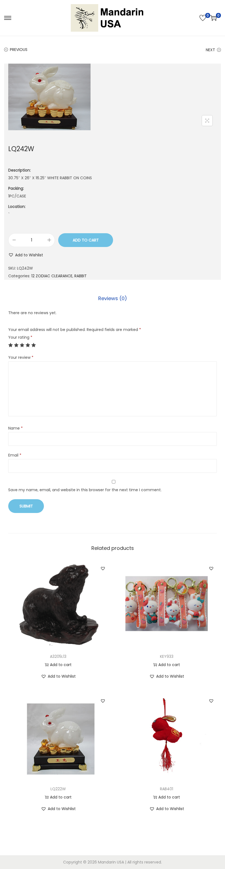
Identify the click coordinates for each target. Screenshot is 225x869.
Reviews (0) (112, 298)
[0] (202, 18)
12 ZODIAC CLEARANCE (51, 276)
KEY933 (166, 656)
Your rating (20, 337)
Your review (20, 357)
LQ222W (58, 789)
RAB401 (166, 789)
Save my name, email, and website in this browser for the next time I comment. (85, 490)
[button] (25, 255)
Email (14, 455)
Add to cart (86, 240)
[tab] (112, 298)
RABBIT (80, 276)
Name (15, 428)
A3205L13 (58, 656)
